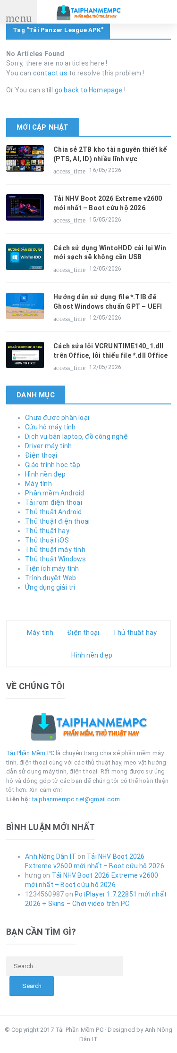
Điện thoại (41, 455)
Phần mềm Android (54, 493)
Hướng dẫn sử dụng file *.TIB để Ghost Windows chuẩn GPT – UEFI (107, 301)
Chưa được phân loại (57, 417)
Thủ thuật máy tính (55, 549)
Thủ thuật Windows (55, 559)
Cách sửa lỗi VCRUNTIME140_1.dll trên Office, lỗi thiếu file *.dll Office (110, 350)
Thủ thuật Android (53, 512)
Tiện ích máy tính (52, 568)
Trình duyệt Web (50, 578)
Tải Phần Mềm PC (30, 753)
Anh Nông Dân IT (50, 856)
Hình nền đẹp (45, 474)
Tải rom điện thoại (53, 502)
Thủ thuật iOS (47, 540)
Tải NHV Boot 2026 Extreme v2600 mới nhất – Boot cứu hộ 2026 (107, 203)
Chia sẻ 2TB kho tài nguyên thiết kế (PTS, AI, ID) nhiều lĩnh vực (110, 154)
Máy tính (38, 483)
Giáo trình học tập (52, 465)
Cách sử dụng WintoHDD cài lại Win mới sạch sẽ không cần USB (109, 252)
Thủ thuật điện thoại (57, 521)
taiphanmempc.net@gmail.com (76, 799)
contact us (50, 73)
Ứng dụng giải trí (50, 587)
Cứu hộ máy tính (50, 427)
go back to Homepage (89, 90)
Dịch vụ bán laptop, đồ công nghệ (76, 436)
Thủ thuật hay (47, 531)
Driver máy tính (48, 446)
